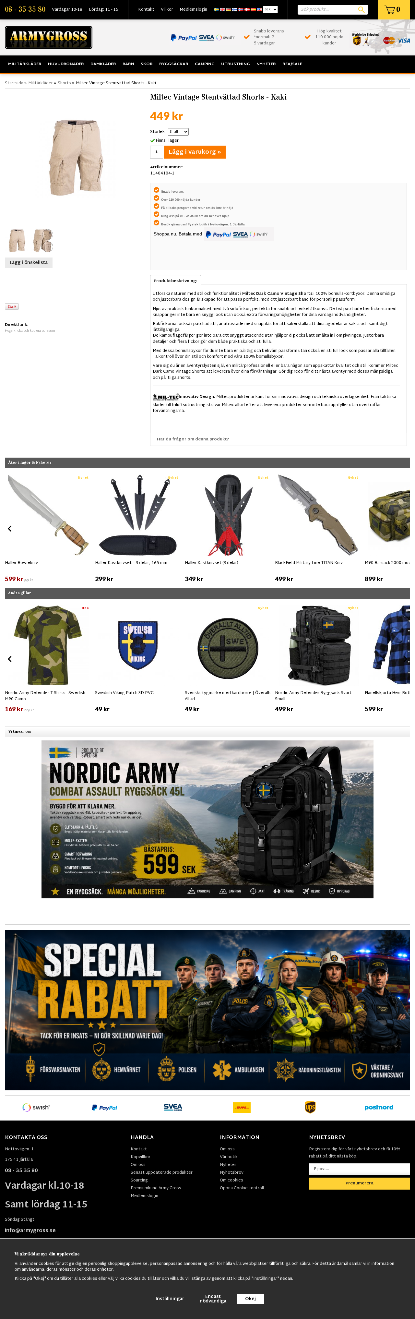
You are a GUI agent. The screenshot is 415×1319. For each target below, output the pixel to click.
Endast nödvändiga (213, 1299)
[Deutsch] (228, 10)
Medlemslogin (193, 10)
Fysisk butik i (199, 224)
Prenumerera (360, 1183)
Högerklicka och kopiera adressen (30, 331)
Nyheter (266, 64)
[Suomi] (234, 10)
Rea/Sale (292, 64)
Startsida (14, 83)
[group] (48, 527)
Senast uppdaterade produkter (162, 1173)
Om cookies (231, 1180)
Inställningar (170, 1299)
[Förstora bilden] (75, 157)
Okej (250, 1299)
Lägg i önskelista (29, 263)
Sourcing (139, 1180)
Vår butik (229, 1157)
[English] (222, 10)
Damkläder (103, 64)
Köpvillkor (140, 1157)
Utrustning (235, 64)
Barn (128, 64)
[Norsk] (240, 10)
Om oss (138, 1165)
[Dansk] (247, 10)
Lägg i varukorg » (195, 152)
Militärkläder (25, 64)
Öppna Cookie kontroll (242, 1188)
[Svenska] (216, 10)
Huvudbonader (66, 64)
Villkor (167, 10)
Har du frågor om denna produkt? (193, 439)
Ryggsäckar (173, 64)
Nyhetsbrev (231, 1173)
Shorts (64, 83)
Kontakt (146, 10)
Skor (147, 64)
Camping (205, 64)
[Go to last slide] (10, 528)
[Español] (253, 10)
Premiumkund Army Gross (156, 1188)
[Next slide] (405, 528)
